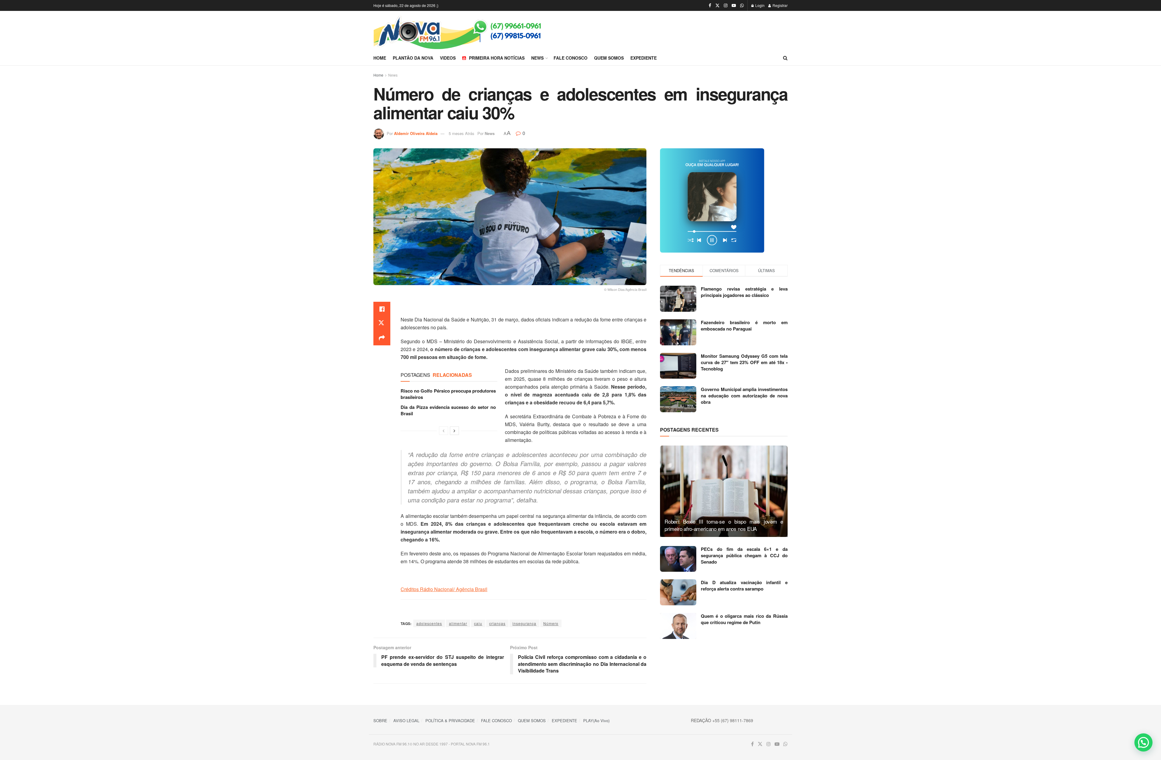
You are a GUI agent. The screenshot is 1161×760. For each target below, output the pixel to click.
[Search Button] (785, 57)
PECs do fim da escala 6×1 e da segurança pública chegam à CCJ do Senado (744, 555)
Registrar (780, 5)
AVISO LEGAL (406, 720)
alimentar (458, 623)
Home (379, 58)
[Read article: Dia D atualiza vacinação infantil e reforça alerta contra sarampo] (678, 592)
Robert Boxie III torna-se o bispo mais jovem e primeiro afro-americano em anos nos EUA (724, 525)
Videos (448, 58)
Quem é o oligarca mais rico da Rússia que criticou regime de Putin (744, 619)
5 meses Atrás (461, 133)
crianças (497, 623)
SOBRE (380, 720)
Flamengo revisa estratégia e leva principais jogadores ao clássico (744, 291)
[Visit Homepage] (476, 31)
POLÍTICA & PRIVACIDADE (450, 720)
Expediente (643, 58)
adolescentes (429, 623)
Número (550, 623)
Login (759, 5)
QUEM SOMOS (532, 720)
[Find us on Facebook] (710, 5)
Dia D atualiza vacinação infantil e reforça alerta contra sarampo (744, 585)
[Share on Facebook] (381, 309)
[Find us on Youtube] (734, 5)
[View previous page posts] (443, 430)
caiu (478, 623)
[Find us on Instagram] (725, 5)
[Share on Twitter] (381, 323)
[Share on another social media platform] (381, 338)
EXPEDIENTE (564, 720)
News (537, 58)
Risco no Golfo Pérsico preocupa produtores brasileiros (448, 393)
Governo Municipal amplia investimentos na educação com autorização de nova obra (744, 395)
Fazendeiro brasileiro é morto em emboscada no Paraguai (744, 325)
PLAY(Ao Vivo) (596, 720)
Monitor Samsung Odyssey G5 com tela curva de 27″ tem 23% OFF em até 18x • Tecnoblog (744, 362)
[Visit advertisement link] (724, 200)
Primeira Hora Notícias (497, 58)
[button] (1143, 742)
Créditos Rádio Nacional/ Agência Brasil (444, 589)
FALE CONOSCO (496, 720)
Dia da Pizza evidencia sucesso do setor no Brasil (448, 410)
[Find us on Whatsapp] (742, 5)
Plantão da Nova (413, 58)
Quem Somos (609, 58)
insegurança (524, 623)
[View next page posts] (454, 430)
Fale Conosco (570, 58)
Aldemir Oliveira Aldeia (415, 133)
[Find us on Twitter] (717, 5)
